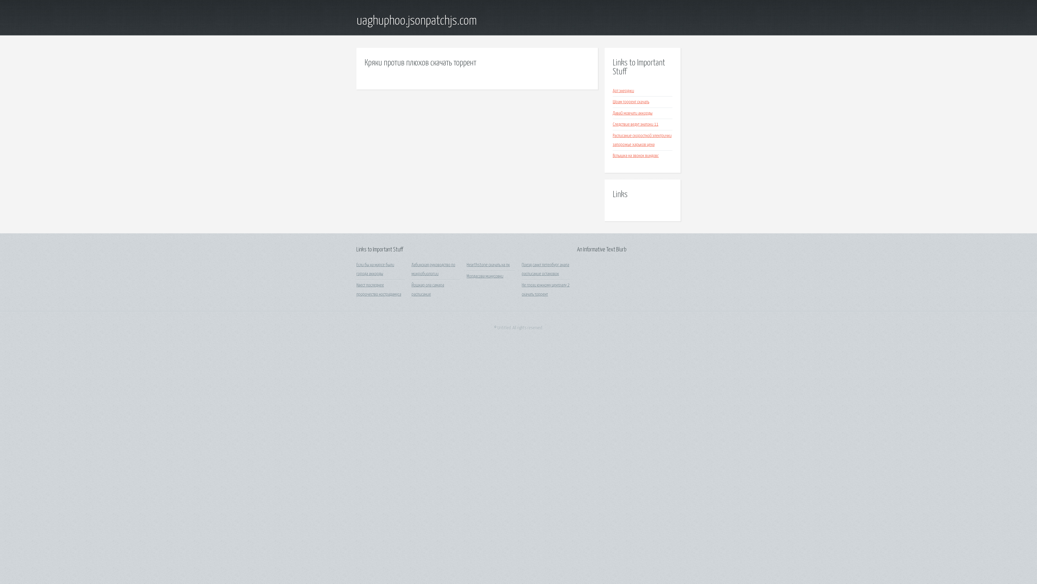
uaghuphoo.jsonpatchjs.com (416, 21)
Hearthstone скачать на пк (488, 265)
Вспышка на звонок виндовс (636, 156)
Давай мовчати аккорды (632, 113)
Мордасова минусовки (485, 276)
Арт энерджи (623, 91)
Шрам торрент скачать (631, 102)
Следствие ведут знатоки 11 (635, 124)
